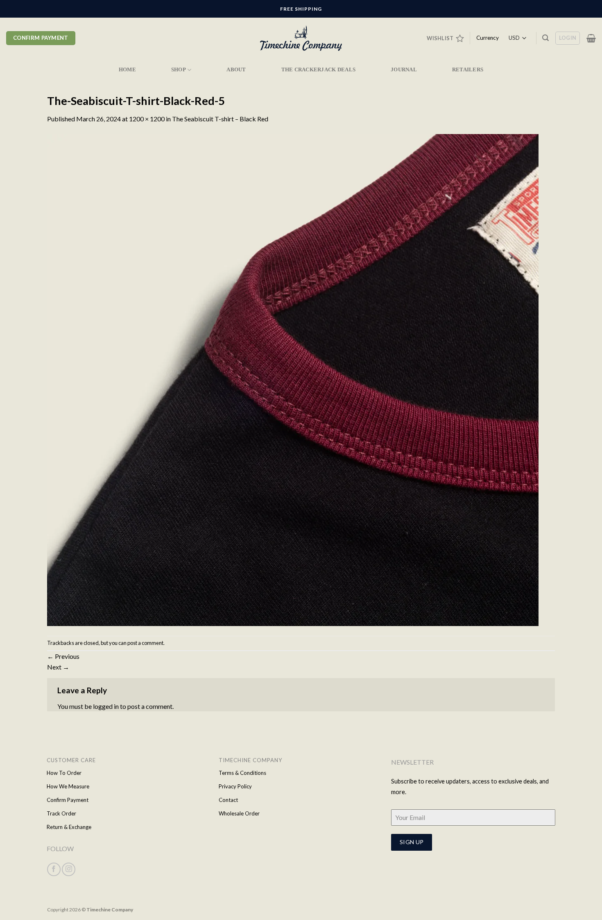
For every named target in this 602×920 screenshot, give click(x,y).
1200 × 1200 (147, 119)
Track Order (61, 813)
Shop (178, 70)
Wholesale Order (239, 813)
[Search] (545, 38)
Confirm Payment (67, 800)
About (236, 70)
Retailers (467, 70)
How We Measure (68, 786)
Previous (63, 656)
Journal (404, 70)
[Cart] (591, 38)
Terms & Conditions (242, 773)
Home (127, 70)
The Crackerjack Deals (318, 70)
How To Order (64, 773)
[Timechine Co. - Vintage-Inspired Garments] (301, 38)
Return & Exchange (69, 827)
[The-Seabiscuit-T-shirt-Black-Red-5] (293, 379)
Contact (228, 800)
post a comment (145, 643)
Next (58, 667)
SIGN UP (412, 841)
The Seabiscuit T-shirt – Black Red (220, 119)
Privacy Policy (235, 786)
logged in (106, 706)
